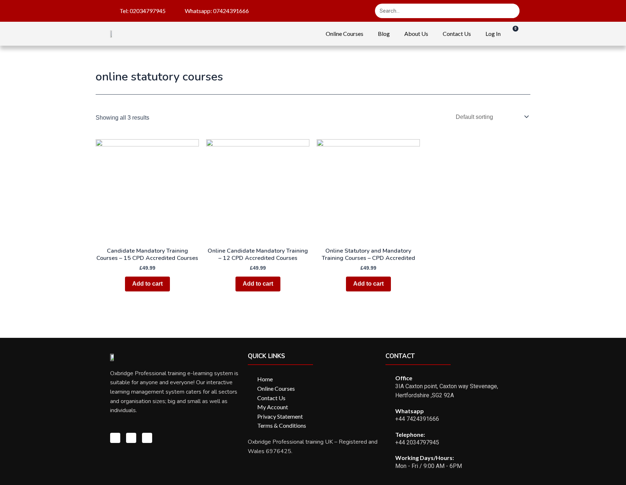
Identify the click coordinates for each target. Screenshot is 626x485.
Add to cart (147, 284)
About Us (416, 33)
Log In (493, 33)
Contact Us (457, 33)
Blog (384, 33)
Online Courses (344, 33)
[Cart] (512, 33)
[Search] (512, 11)
